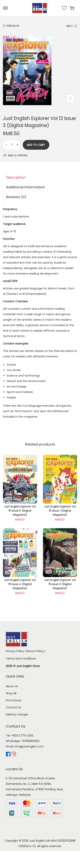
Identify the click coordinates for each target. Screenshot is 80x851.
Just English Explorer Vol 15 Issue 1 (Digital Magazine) (60, 511)
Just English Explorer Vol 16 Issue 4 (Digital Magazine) (20, 584)
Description (16, 177)
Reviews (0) (16, 196)
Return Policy (35, 651)
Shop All (11, 693)
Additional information (25, 187)
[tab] (40, 177)
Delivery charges (17, 714)
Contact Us (13, 707)
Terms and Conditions (21, 658)
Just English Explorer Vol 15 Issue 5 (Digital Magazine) (20, 511)
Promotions (13, 700)
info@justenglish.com (29, 746)
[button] (15, 155)
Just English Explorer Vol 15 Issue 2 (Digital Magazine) (60, 584)
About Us (12, 686)
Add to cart (36, 145)
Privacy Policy (15, 651)
